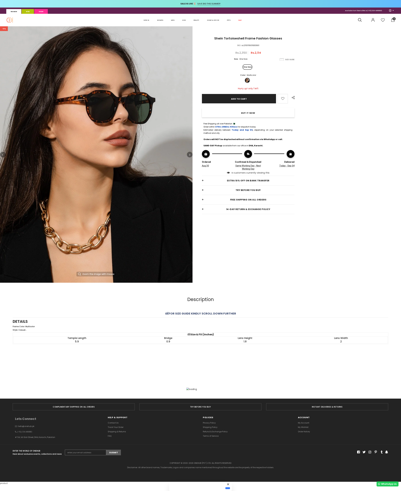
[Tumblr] (381, 452)
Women (14, 12)
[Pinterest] (375, 452)
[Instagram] (369, 452)
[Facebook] (358, 452)
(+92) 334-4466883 (374, 11)
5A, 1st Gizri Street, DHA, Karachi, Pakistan (36, 437)
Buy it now (248, 113)
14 (232, 172)
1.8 (245, 341)
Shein (41, 12)
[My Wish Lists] (383, 21)
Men (27, 12)
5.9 (77, 341)
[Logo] (9, 20)
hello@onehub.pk (26, 426)
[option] (96, 154)
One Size (247, 67)
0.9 (168, 341)
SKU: (239, 45)
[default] (227, 488)
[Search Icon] (361, 20)
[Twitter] (364, 452)
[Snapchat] (386, 452)
